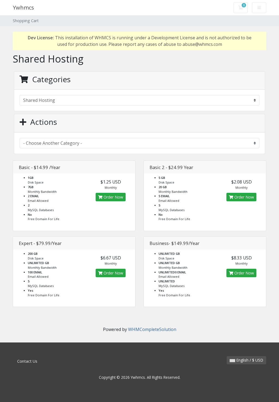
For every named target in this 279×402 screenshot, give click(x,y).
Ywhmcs (23, 7)
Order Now (112, 197)
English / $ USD (249, 360)
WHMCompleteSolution (152, 329)
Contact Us (27, 361)
